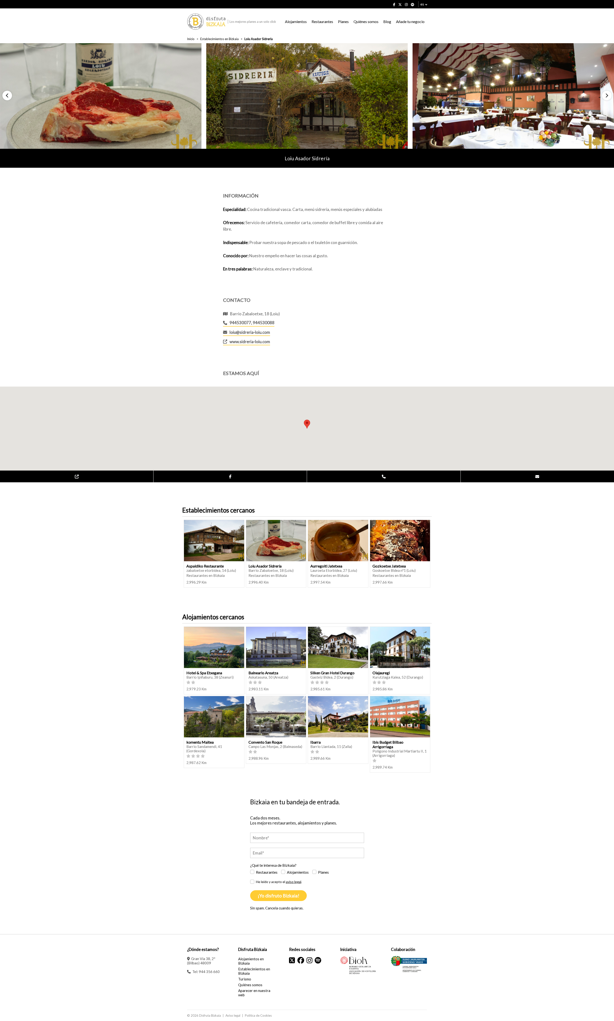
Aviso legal (232, 1015)
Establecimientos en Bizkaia (219, 39)
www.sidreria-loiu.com (250, 341)
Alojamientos (296, 21)
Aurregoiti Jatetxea (326, 566)
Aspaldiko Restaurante (205, 566)
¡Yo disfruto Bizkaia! (278, 895)
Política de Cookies (258, 1015)
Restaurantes (322, 21)
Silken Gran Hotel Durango (332, 672)
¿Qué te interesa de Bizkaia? (273, 865)
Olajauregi (381, 672)
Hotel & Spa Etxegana (204, 672)
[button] (7, 95)
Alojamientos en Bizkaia (251, 961)
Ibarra (315, 742)
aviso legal (293, 882)
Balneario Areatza (263, 672)
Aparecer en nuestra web (254, 992)
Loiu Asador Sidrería (265, 566)
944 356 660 (209, 971)
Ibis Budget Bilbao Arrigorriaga (387, 744)
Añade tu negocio (410, 21)
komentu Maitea (200, 742)
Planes (343, 21)
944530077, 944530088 (252, 322)
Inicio (191, 39)
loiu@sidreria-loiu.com (250, 332)
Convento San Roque (265, 742)
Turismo (244, 979)
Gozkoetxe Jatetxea (389, 566)
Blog (387, 21)
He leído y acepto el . (279, 882)
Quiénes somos (366, 21)
